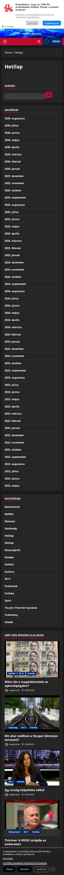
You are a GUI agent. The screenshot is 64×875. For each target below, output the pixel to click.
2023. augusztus (15, 377)
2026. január (12, 168)
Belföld (9, 514)
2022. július (12, 471)
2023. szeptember (15, 370)
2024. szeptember (15, 284)
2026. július (12, 125)
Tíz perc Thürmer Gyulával (21, 607)
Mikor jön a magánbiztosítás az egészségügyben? (26, 684)
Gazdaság (11, 528)
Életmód (10, 521)
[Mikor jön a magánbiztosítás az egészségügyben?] (32, 659)
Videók (9, 622)
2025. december (14, 176)
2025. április (12, 233)
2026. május (12, 140)
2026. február (13, 161)
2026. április (12, 147)
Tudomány (11, 615)
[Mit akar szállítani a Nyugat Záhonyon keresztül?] (32, 713)
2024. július (12, 298)
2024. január (12, 341)
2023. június (12, 392)
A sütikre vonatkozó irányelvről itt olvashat (25, 862)
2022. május (12, 485)
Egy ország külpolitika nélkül (24, 790)
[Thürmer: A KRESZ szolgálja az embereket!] (32, 818)
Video (56, 41)
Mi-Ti (8, 579)
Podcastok (11, 586)
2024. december (14, 262)
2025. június (12, 219)
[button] (5, 41)
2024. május (12, 313)
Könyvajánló (12, 550)
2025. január (12, 255)
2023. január (12, 428)
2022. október (13, 449)
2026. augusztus (15, 118)
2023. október (13, 363)
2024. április (12, 320)
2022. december (14, 435)
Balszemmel (12, 507)
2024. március (13, 327)
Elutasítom (24, 869)
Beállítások (41, 869)
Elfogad (9, 869)
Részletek (8, 858)
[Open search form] (39, 41)
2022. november (14, 442)
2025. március (13, 241)
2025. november (14, 183)
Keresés (10, 86)
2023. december (14, 349)
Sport (8, 600)
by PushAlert (9, 26)
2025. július (12, 212)
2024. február (13, 334)
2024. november (14, 269)
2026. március (13, 154)
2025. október (13, 190)
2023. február (13, 421)
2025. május (12, 226)
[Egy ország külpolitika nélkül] (32, 767)
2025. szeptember (15, 197)
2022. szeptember (15, 457)
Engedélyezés (52, 23)
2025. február (13, 248)
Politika (9, 593)
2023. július (12, 385)
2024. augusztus (15, 291)
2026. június (12, 132)
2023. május (12, 399)
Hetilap (9, 535)
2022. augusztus (15, 464)
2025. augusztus (15, 205)
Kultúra (9, 571)
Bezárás (32, 23)
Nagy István (14, 690)
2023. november (14, 356)
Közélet (9, 557)
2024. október (13, 277)
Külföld (9, 564)
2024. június (12, 305)
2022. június (12, 478)
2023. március (13, 413)
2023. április (12, 406)
